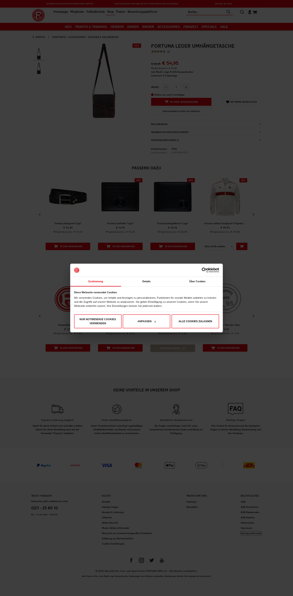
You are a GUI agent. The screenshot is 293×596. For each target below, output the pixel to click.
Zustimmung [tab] (95, 281)
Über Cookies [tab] (197, 281)
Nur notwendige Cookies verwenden (98, 321)
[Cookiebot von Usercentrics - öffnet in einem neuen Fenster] (204, 270)
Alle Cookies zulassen (195, 321)
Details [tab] (146, 281)
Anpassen (145, 321)
